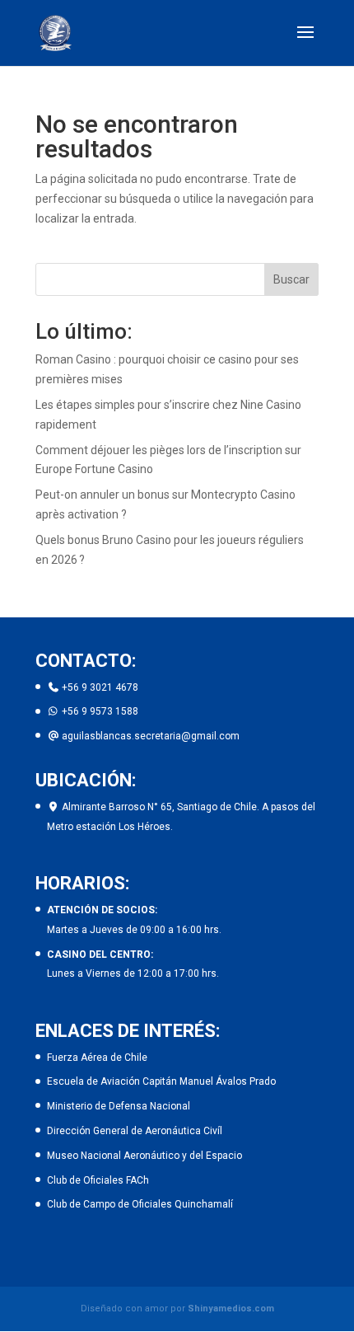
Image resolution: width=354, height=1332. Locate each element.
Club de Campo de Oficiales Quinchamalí (140, 1204)
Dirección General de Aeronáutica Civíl (134, 1131)
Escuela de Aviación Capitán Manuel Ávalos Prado (161, 1081)
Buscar (291, 279)
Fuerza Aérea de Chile (97, 1057)
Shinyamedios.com (231, 1308)
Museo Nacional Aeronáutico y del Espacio (144, 1155)
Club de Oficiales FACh (98, 1180)
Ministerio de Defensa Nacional (118, 1106)
